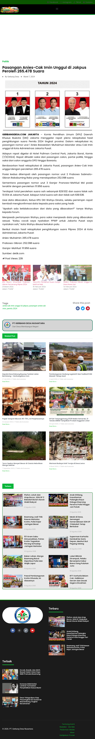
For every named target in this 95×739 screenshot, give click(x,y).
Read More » (6, 381)
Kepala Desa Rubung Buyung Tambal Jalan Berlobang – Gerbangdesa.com (20, 375)
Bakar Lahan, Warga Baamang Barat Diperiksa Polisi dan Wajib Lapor (33, 560)
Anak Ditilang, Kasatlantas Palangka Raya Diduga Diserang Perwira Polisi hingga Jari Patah (79, 501)
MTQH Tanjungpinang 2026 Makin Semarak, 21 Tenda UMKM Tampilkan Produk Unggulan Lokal (69, 420)
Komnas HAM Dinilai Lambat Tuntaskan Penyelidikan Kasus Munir (30, 686)
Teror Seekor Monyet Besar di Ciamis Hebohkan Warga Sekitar (22, 464)
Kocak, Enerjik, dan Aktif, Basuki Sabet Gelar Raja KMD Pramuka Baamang (30, 672)
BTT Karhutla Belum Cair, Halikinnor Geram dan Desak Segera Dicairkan (79, 579)
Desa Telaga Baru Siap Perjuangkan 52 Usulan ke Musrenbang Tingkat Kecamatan (30, 701)
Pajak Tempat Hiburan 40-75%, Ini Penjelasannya (23, 419)
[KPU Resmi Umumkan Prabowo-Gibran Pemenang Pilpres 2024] (16, 273)
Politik (5, 61)
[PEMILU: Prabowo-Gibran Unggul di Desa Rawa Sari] (77, 273)
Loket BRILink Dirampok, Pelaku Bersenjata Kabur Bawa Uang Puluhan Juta (79, 561)
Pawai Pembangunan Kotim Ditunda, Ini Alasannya (34, 578)
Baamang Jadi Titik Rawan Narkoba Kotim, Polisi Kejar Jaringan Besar (33, 520)
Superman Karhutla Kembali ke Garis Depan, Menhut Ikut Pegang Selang (79, 540)
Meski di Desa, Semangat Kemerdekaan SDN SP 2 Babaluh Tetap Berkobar (80, 522)
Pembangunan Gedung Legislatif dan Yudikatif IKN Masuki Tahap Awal (70, 375)
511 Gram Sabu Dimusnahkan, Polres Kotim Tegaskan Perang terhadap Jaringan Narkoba (34, 541)
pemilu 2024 (12, 308)
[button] (57, 9)
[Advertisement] (47, 32)
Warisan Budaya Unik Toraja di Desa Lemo (67, 463)
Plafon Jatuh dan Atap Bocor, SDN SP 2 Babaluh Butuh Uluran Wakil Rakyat (34, 498)
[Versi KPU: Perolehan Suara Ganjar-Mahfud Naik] (47, 273)
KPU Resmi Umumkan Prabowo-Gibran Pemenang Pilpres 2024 (16, 283)
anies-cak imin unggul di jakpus (15, 306)
